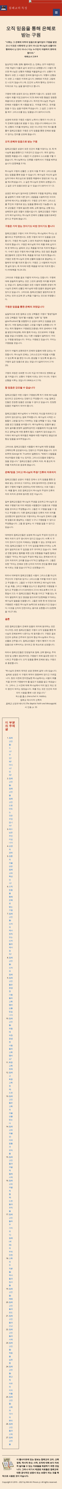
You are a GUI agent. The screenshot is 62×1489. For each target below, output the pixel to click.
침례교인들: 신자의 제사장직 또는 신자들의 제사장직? (11, 934)
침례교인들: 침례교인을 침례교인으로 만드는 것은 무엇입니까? (11, 802)
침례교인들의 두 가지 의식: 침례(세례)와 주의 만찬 (11, 1234)
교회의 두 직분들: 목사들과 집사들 (11, 1272)
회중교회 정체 (11, 1065)
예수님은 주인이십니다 (11, 836)
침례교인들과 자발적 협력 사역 (11, 1167)
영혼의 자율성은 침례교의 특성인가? (11, 869)
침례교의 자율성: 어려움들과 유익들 (11, 1140)
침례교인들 (11, 1441)
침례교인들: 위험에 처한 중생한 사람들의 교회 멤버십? (11, 1038)
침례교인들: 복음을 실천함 (11, 1352)
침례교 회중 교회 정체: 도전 (11, 1082)
